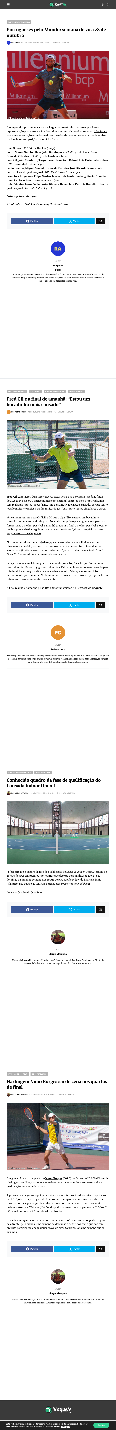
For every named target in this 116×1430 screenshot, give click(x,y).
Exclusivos (35, 391)
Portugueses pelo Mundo (19, 22)
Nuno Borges (53, 1178)
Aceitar (101, 1425)
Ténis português (76, 391)
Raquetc (58, 265)
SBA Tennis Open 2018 (17, 391)
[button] (8, 4)
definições (65, 1426)
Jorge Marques (58, 953)
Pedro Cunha (58, 649)
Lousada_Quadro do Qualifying (25, 892)
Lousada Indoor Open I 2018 (19, 773)
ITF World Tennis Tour (54, 391)
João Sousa (100, 131)
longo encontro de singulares (24, 533)
